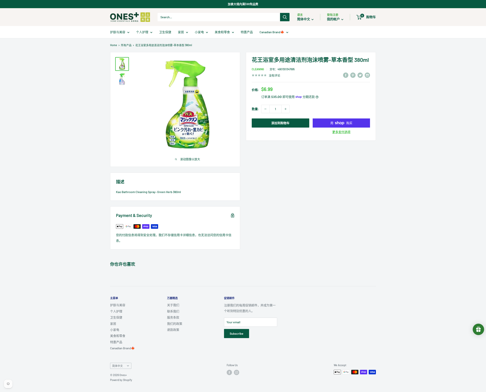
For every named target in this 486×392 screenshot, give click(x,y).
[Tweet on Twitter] (360, 75)
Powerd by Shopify (121, 380)
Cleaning (258, 69)
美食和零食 (222, 32)
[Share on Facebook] (345, 75)
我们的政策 (174, 323)
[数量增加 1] (286, 109)
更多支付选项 (341, 132)
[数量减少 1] (265, 109)
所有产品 (126, 45)
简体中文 (117, 365)
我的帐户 (333, 19)
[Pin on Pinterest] (353, 75)
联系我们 (173, 311)
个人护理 (142, 32)
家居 (181, 32)
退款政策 (173, 329)
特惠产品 (247, 32)
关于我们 (173, 305)
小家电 (199, 32)
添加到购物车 (280, 123)
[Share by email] (367, 75)
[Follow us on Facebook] (229, 372)
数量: (255, 109)
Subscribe (236, 333)
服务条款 (173, 317)
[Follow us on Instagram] (236, 372)
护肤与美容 (117, 32)
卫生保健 (165, 32)
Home (113, 45)
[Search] (285, 17)
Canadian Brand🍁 (272, 32)
